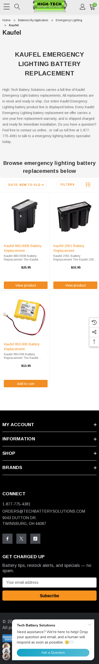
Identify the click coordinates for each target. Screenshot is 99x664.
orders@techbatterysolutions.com (43, 511)
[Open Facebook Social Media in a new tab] (7, 539)
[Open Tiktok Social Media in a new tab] (35, 539)
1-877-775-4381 (16, 504)
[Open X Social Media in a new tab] (21, 539)
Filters (67, 184)
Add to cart (25, 384)
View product (25, 285)
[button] (88, 184)
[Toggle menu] (7, 5)
